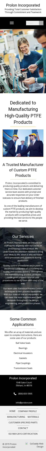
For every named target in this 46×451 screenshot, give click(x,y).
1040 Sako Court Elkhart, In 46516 (24, 384)
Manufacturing (16, 416)
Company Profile (27, 411)
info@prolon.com (24, 402)
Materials (33, 416)
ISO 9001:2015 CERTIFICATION (23, 433)
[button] (12, 23)
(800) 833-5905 (25, 393)
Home (12, 411)
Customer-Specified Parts (23, 422)
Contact (23, 428)
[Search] (41, 23)
